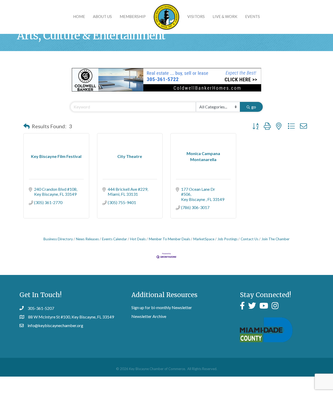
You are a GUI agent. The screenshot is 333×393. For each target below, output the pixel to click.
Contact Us (249, 239)
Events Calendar (114, 239)
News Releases (87, 239)
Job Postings (227, 239)
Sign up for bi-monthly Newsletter (161, 307)
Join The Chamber (275, 239)
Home (79, 16)
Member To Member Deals (169, 239)
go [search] (253, 106)
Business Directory (58, 239)
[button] (26, 126)
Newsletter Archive (148, 316)
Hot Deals (138, 239)
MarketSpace (203, 239)
